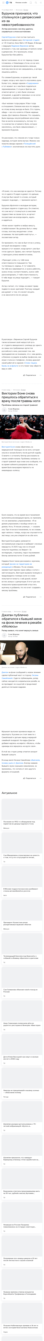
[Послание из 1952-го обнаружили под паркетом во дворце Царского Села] (22, 814)
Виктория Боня (8, 447)
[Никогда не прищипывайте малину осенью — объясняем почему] (22, 1083)
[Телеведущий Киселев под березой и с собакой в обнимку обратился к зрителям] (22, 949)
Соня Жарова (13, 409)
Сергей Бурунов (9, 37)
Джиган (5, 672)
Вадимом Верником (20, 46)
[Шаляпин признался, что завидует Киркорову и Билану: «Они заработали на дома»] (22, 1150)
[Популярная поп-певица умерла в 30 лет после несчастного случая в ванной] (22, 1251)
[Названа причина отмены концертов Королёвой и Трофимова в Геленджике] (22, 1285)
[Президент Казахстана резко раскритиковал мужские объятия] (22, 915)
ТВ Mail (25, 10)
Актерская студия (31, 40)
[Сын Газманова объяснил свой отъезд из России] (22, 982)
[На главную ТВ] (10, 2)
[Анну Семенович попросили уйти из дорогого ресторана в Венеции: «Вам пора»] (22, 1016)
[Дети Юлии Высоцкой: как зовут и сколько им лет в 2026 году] (22, 1049)
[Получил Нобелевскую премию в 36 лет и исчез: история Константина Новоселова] (22, 1318)
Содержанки (32, 83)
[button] (22, 427)
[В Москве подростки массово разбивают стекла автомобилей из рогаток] (22, 882)
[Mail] (7, 2)
